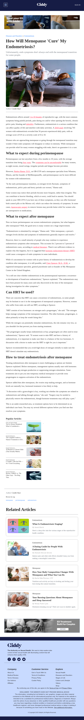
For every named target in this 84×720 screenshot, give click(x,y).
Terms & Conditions (38, 675)
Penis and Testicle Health (11, 422)
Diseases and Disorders (14, 36)
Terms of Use (54, 688)
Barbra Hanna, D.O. (22, 171)
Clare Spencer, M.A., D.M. (57, 263)
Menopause (36, 568)
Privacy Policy (36, 678)
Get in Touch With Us (39, 672)
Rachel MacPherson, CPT (44, 578)
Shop (57, 686)
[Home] (42, 5)
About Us (11, 672)
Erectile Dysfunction (10, 436)
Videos (58, 683)
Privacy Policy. (67, 688)
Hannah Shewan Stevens (43, 553)
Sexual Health (60, 672)
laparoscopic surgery (19, 207)
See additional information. (63, 707)
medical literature (40, 247)
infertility (29, 124)
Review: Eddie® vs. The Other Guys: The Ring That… (13, 475)
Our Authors (12, 680)
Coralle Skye (16, 109)
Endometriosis (29, 36)
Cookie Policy (36, 680)
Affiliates (10, 683)
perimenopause (20, 500)
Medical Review (13, 675)
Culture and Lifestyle (63, 680)
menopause (9, 500)
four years (27, 162)
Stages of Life (60, 678)
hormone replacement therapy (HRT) (60, 251)
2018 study (59, 128)
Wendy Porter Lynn (41, 604)
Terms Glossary (13, 678)
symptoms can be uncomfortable (48, 162)
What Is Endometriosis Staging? (47, 524)
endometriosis (32, 500)
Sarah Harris (39, 527)
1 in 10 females (36, 117)
